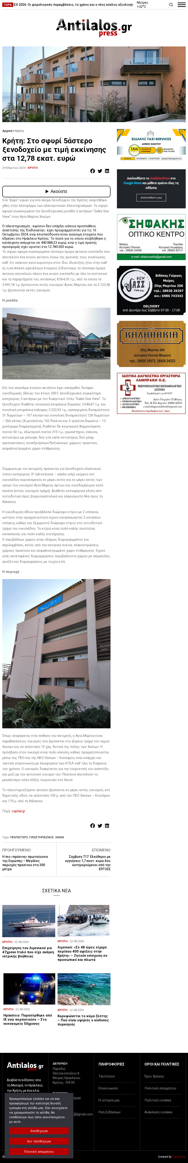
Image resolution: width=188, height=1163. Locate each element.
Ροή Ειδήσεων (110, 1112)
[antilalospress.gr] (94, 28)
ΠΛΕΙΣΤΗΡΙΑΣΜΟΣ (41, 837)
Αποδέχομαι (39, 1131)
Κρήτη (19, 130)
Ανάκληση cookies (158, 1112)
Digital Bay (179, 1156)
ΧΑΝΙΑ (59, 837)
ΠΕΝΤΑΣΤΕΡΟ (19, 837)
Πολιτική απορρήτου (160, 1088)
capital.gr (18, 811)
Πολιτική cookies (157, 1100)
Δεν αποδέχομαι (39, 1141)
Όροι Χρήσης (154, 1076)
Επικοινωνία (108, 1088)
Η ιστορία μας (109, 1100)
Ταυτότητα (107, 1076)
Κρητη (33, 167)
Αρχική (7, 130)
